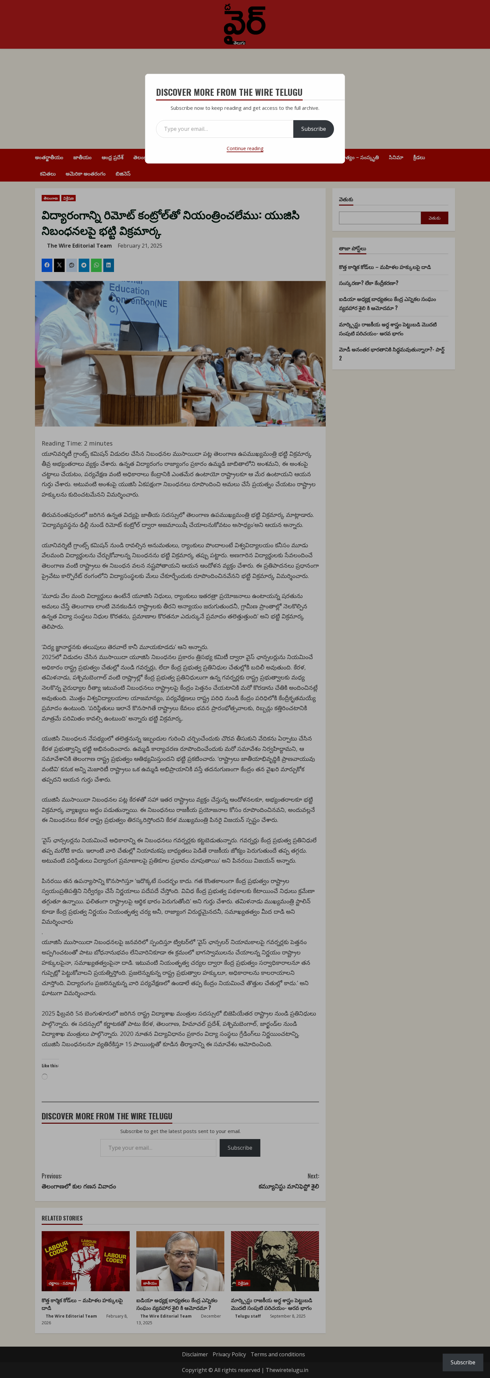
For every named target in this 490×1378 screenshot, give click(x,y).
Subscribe (313, 128)
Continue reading (245, 148)
